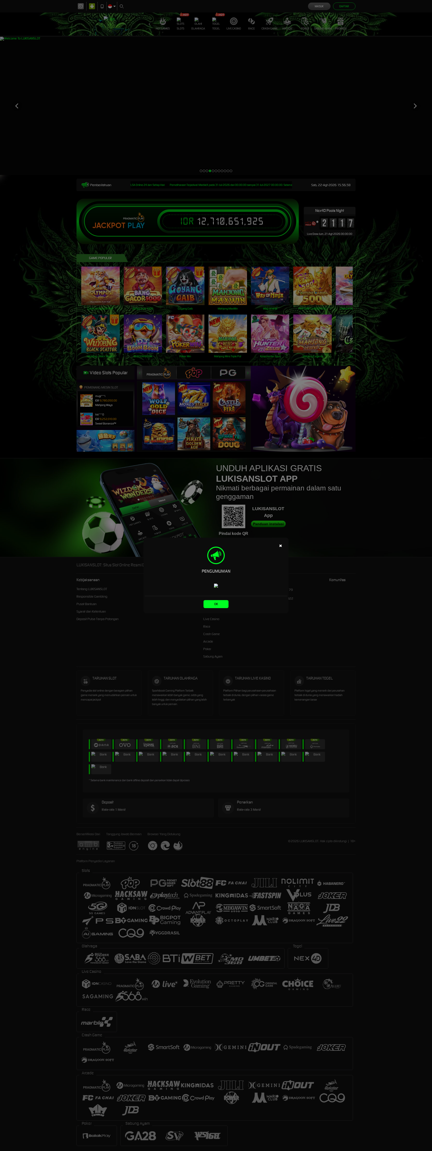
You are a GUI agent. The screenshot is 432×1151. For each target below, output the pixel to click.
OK (216, 604)
